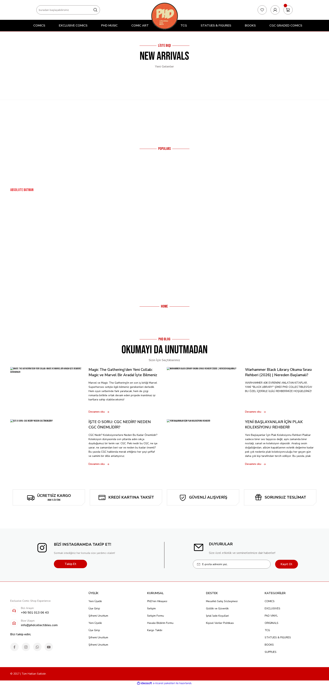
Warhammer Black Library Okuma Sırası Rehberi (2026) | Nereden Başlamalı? (278, 372)
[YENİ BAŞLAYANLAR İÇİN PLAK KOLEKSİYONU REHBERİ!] (203, 442)
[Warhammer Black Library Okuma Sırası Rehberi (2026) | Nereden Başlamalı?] (203, 390)
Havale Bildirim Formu (160, 623)
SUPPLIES (270, 652)
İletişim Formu (155, 616)
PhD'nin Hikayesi (157, 601)
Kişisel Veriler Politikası (220, 623)
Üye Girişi (94, 608)
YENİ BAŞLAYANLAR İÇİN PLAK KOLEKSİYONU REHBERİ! (274, 424)
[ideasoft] (144, 683)
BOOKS (269, 645)
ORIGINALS (271, 623)
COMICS (270, 601)
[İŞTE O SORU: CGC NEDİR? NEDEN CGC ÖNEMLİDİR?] (47, 442)
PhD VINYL (271, 616)
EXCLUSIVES (272, 608)
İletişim (151, 608)
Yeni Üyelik (95, 601)
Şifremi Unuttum (98, 616)
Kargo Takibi (154, 630)
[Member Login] (275, 9)
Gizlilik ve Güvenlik (217, 608)
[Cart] (288, 9)
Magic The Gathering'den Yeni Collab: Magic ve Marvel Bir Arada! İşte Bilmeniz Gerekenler (123, 372)
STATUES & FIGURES (278, 637)
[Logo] (164, 16)
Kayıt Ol (286, 564)
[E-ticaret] (164, 683)
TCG (267, 630)
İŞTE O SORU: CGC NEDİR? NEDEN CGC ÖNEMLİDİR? (120, 424)
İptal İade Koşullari (217, 616)
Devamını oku (97, 412)
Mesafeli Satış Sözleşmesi (222, 601)
